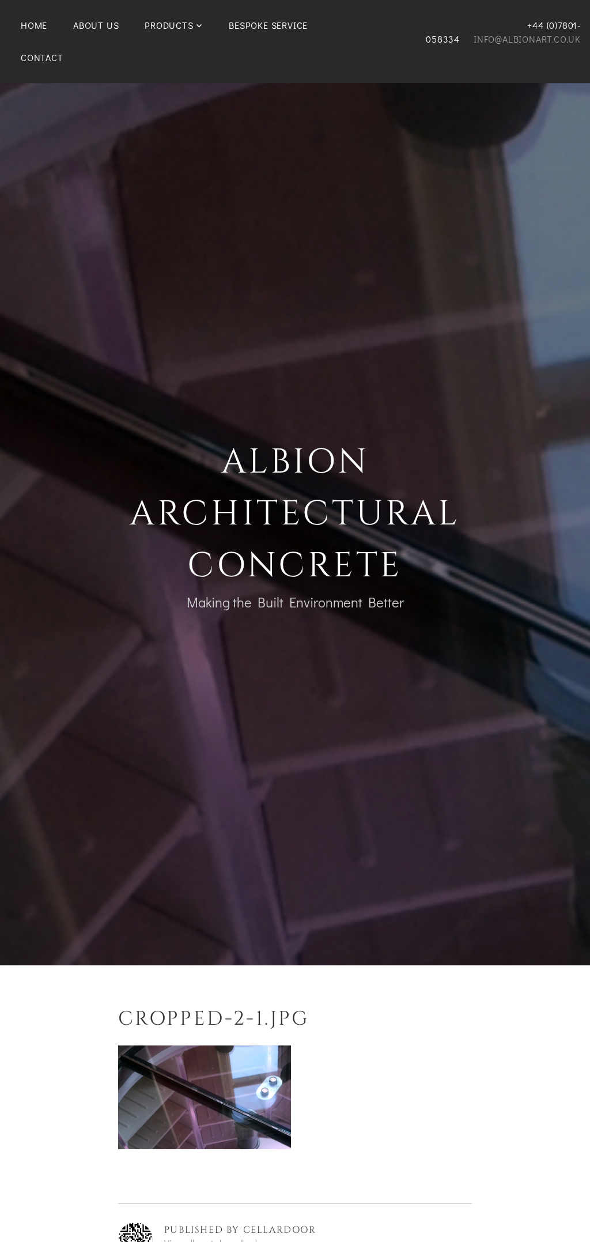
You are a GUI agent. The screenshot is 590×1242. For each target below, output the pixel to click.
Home (34, 25)
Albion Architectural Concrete (295, 514)
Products (169, 25)
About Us (96, 25)
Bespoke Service (268, 25)
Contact (42, 57)
